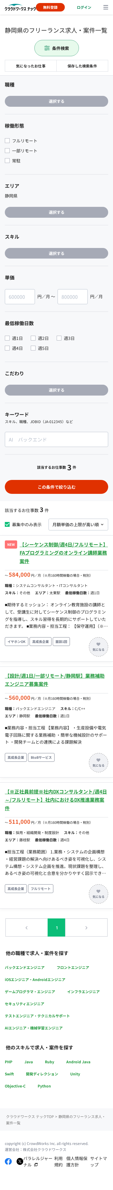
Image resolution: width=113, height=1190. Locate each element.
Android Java (78, 1061)
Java (28, 1061)
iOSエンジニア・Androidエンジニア (35, 979)
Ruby (49, 1061)
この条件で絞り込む (57, 487)
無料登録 (50, 7)
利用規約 (58, 1161)
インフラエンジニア (83, 991)
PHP (8, 1061)
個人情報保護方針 (76, 1161)
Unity (75, 1073)
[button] (27, 928)
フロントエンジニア (73, 967)
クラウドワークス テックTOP (30, 1116)
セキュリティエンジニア (24, 1003)
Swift (9, 1073)
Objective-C (15, 1085)
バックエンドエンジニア (25, 967)
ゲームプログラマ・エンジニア (30, 991)
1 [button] (57, 928)
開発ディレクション (42, 1073)
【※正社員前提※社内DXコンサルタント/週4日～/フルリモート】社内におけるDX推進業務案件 (56, 799)
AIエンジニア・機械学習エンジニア (34, 1027)
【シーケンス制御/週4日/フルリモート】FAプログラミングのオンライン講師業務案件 (64, 552)
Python (44, 1085)
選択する (56, 101)
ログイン (84, 7)
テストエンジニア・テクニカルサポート (37, 1015)
